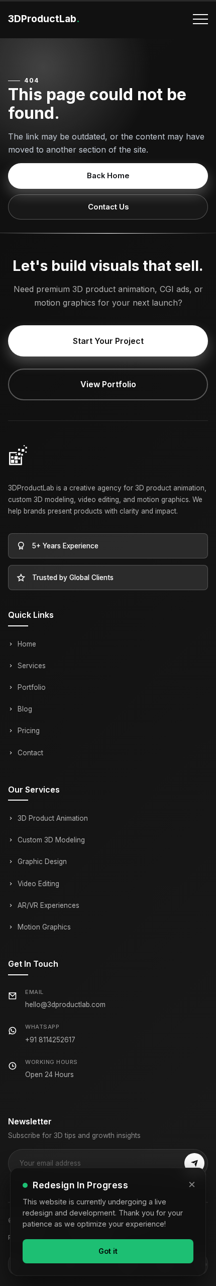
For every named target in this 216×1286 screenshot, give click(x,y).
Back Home (108, 175)
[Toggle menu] (200, 19)
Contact (30, 753)
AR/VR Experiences (48, 905)
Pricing (29, 731)
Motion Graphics (44, 927)
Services (32, 666)
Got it (108, 1251)
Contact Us (108, 206)
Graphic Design (42, 862)
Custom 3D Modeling (51, 840)
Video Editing (38, 884)
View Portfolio (108, 384)
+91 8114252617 (50, 1040)
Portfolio (32, 687)
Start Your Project (108, 341)
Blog (25, 709)
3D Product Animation (53, 818)
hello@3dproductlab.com (65, 1005)
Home (27, 644)
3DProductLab (43, 19)
